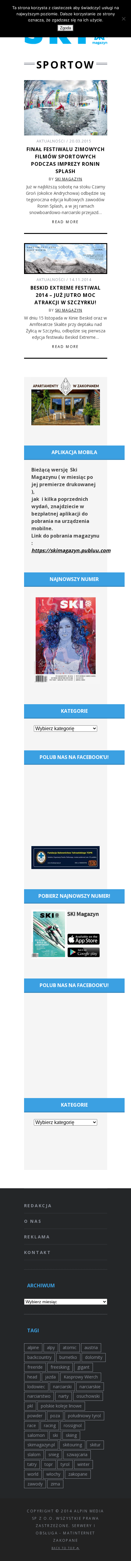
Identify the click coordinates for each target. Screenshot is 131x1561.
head (32, 1377)
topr (48, 1464)
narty (63, 1396)
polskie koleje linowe (61, 1406)
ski (55, 1435)
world (32, 1474)
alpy (51, 1347)
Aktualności (51, 141)
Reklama (37, 1237)
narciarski (62, 1386)
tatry (32, 1464)
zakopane (77, 1474)
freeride (35, 1367)
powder (34, 1416)
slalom (34, 1454)
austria (91, 1347)
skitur (95, 1445)
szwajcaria (77, 1454)
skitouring (72, 1445)
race (31, 1425)
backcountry (39, 1357)
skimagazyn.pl (41, 1445)
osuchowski (88, 1396)
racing (50, 1425)
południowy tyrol (84, 1416)
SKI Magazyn (68, 179)
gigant (83, 1367)
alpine (33, 1347)
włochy (53, 1474)
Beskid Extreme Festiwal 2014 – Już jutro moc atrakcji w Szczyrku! (65, 295)
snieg (53, 1454)
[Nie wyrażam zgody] (123, 19)
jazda (50, 1377)
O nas (33, 1221)
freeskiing (60, 1367)
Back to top (63, 1548)
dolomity (93, 1357)
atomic (69, 1347)
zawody (35, 1484)
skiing (71, 1435)
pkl (30, 1406)
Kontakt (37, 1252)
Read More (65, 222)
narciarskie (90, 1386)
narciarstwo (39, 1396)
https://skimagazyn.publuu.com (71, 550)
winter (83, 1464)
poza (55, 1416)
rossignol (73, 1425)
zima (55, 1484)
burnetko (68, 1357)
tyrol (65, 1464)
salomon (36, 1435)
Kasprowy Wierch (81, 1377)
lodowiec (36, 1386)
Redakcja (38, 1205)
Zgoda (65, 28)
